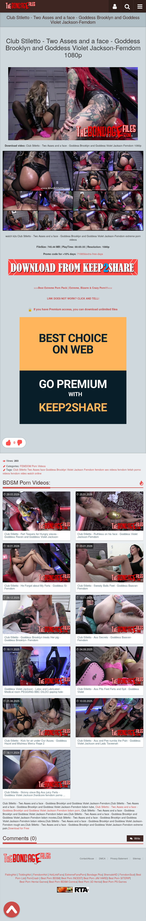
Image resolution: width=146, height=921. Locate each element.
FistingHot (10, 874)
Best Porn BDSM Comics (63, 881)
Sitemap (137, 858)
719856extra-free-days (90, 254)
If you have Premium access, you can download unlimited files (76, 309)
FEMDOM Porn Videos (33, 466)
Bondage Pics (94, 874)
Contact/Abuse (87, 858)
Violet (70, 469)
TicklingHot (25, 874)
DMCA (102, 858)
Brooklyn (61, 469)
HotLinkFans (56, 874)
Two (29, 469)
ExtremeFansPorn (75, 874)
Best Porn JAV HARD (95, 878)
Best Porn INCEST (71, 878)
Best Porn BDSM (50, 878)
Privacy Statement (119, 858)
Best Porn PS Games (115, 881)
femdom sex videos (106, 469)
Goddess (51, 469)
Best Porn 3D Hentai (89, 881)
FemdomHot (40, 874)
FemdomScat (127, 874)
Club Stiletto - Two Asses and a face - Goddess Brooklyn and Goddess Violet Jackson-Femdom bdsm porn (70, 808)
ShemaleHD (110, 874)
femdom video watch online (26, 473)
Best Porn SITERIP (119, 878)
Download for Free (18, 828)
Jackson (78, 469)
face (42, 469)
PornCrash (33, 878)
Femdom (89, 469)
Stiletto (23, 469)
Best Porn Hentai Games (34, 881)
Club (15, 469)
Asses (36, 469)
